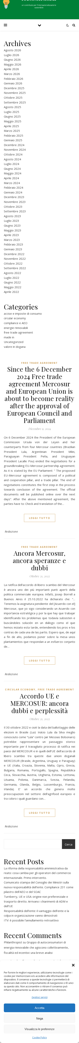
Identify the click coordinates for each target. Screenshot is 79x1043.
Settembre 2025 (15, 102)
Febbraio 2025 (13, 135)
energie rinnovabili (16, 328)
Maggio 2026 (12, 64)
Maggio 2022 (12, 287)
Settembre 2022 (15, 268)
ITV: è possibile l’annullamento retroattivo (31, 920)
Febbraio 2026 (13, 79)
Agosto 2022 (12, 273)
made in (9, 337)
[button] (73, 965)
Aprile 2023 (11, 235)
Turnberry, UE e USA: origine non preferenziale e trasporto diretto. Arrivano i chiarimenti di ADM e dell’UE (36, 901)
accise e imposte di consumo (23, 313)
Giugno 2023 (12, 225)
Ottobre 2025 (13, 97)
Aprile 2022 (11, 292)
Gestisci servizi (40, 997)
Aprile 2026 (11, 69)
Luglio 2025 (11, 112)
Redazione (11, 531)
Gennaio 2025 (13, 140)
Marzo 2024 (12, 183)
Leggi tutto (39, 518)
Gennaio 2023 (13, 249)
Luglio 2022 (11, 278)
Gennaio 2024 (13, 192)
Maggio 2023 (12, 230)
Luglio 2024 (11, 164)
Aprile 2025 (11, 126)
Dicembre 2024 (14, 145)
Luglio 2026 (11, 55)
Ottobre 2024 (13, 154)
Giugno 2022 (12, 282)
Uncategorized (13, 342)
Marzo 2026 (12, 74)
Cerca (68, 844)
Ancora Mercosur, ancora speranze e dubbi (39, 560)
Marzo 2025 (12, 131)
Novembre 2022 (15, 259)
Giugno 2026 (12, 59)
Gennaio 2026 (13, 83)
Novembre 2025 (15, 93)
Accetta (39, 1007)
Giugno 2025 (12, 116)
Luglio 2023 (11, 221)
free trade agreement (18, 332)
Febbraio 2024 (13, 187)
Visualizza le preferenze (39, 1029)
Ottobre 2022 (13, 263)
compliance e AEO (15, 323)
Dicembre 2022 (14, 254)
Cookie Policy (39, 1037)
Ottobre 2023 (13, 206)
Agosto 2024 (12, 159)
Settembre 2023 (15, 211)
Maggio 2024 (12, 173)
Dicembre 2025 (14, 88)
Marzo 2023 (12, 240)
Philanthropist (13, 942)
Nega (39, 1018)
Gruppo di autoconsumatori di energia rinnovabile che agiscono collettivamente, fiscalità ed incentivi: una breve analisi (36, 947)
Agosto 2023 (12, 216)
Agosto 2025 (12, 107)
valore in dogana (15, 347)
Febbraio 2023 (13, 244)
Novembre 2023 (15, 202)
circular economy (15, 318)
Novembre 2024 (15, 149)
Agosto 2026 (12, 50)
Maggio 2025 (12, 121)
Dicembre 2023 (14, 197)
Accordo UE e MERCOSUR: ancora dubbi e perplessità (39, 703)
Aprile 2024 (11, 178)
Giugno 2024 (12, 169)
